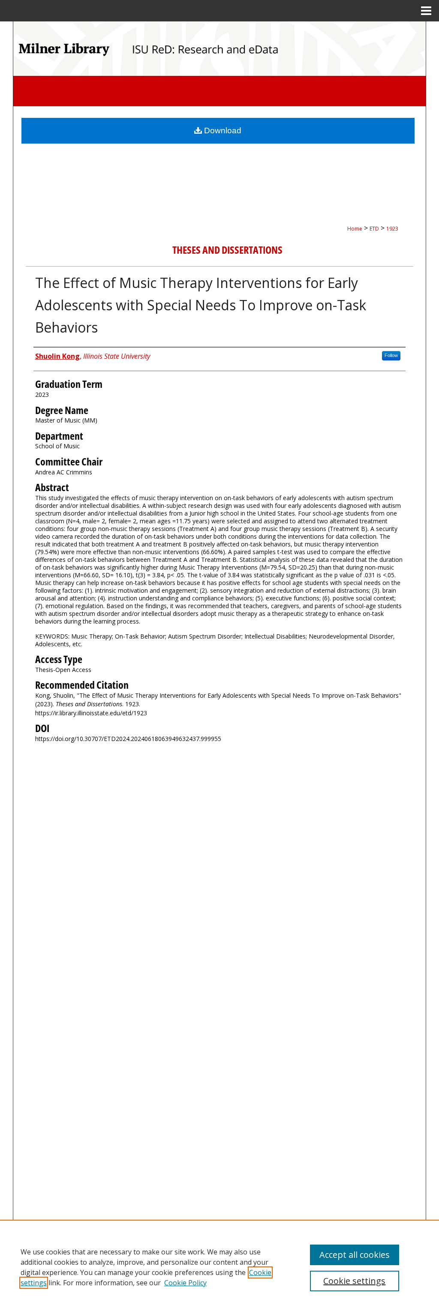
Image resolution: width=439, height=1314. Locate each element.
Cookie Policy (185, 1282)
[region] (219, 1267)
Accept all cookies (354, 1254)
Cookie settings (354, 1281)
